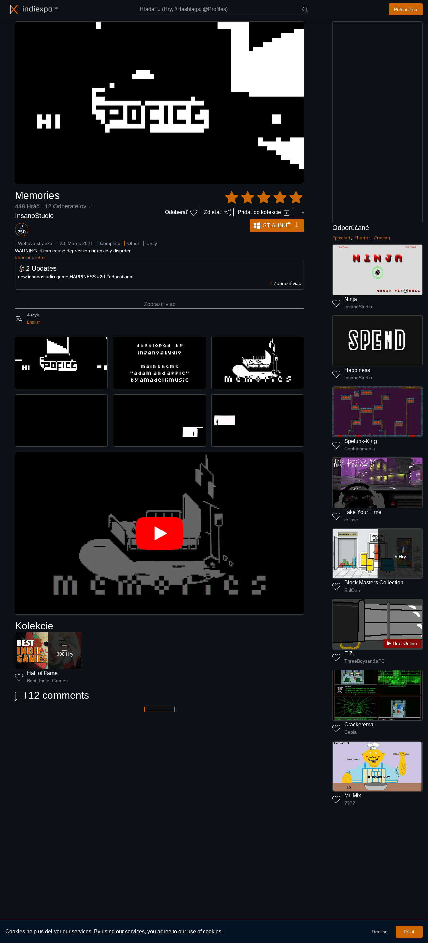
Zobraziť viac (159, 304)
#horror (23, 257)
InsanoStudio (34, 215)
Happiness (357, 370)
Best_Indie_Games (47, 680)
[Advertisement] (377, 122)
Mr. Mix (352, 795)
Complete (110, 243)
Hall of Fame (42, 673)
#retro (38, 257)
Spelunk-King (360, 441)
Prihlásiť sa (405, 9)
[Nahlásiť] (300, 212)
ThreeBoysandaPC (364, 661)
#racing (382, 237)
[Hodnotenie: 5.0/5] (264, 197)
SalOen (352, 590)
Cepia (350, 732)
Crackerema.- (360, 724)
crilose (351, 519)
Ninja (350, 299)
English (34, 322)
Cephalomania (359, 448)
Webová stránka (35, 243)
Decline (380, 931)
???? (349, 803)
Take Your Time (362, 512)
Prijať (409, 931)
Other (133, 243)
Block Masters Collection (373, 582)
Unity (151, 243)
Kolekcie (34, 625)
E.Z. (349, 653)
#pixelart (341, 237)
